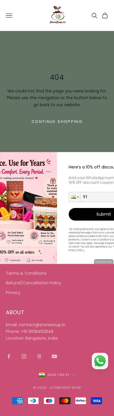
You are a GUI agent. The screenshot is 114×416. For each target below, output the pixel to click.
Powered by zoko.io (103, 261)
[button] (74, 197)
